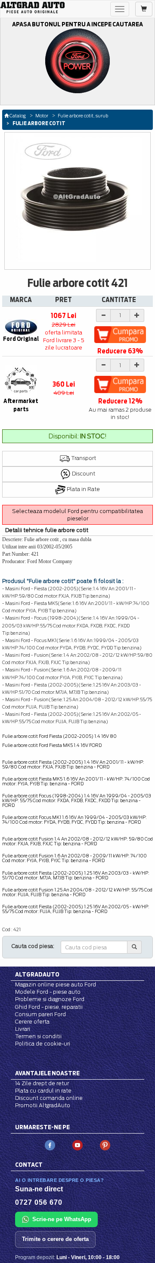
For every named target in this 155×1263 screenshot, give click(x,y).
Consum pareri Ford (40, 1014)
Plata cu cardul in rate (43, 1090)
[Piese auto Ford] (32, 7)
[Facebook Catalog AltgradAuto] (50, 1145)
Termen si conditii (38, 1036)
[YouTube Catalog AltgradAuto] (77, 1145)
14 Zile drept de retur (42, 1083)
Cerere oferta (32, 1021)
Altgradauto (37, 974)
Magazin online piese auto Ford (55, 984)
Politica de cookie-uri (42, 1043)
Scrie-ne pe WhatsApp (61, 1219)
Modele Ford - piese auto (48, 992)
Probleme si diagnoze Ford (49, 999)
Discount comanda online (49, 1098)
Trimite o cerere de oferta (55, 1239)
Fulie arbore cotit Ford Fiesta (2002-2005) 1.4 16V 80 (59, 736)
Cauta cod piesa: (33, 946)
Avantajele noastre (47, 1073)
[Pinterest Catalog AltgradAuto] (105, 1145)
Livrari (22, 1029)
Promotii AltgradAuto (42, 1105)
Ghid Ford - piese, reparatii (49, 1007)
